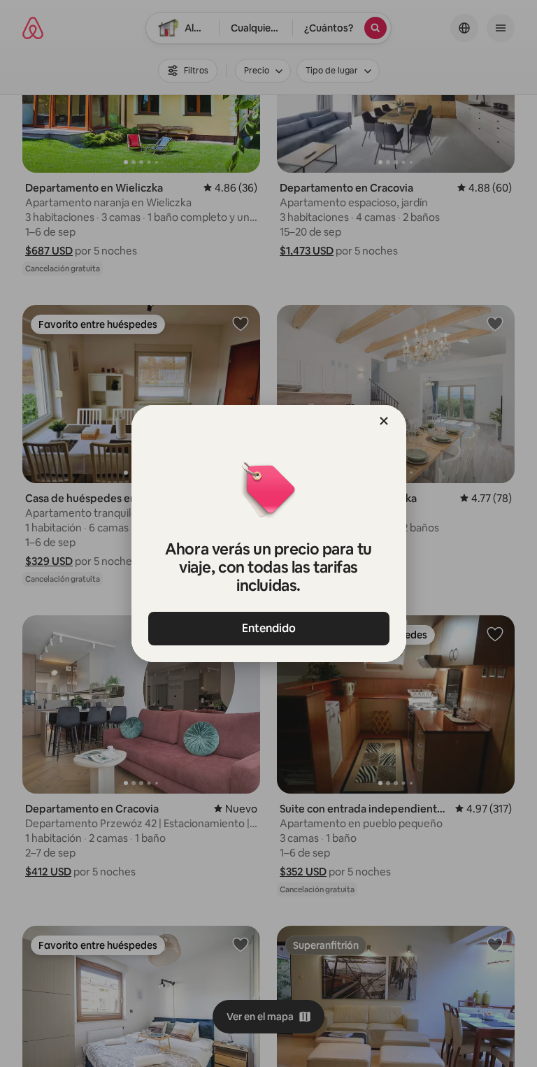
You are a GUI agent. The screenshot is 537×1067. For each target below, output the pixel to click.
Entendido (269, 628)
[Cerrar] (383, 421)
